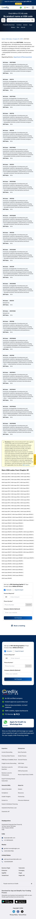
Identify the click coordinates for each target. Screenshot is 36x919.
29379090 (13, 423)
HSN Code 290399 (17, 564)
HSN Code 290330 (7, 543)
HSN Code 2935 (15, 505)
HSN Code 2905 (15, 476)
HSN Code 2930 (25, 500)
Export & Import (19, 590)
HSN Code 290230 (28, 520)
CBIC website (25, 465)
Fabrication (22, 868)
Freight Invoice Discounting (9, 763)
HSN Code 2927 (25, 497)
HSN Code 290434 (18, 572)
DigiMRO (4, 873)
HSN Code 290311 (28, 532)
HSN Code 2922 (6, 494)
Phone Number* (8, 601)
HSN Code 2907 (6, 479)
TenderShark (5, 875)
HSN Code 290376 (28, 549)
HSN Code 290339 (28, 543)
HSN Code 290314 (28, 534)
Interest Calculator (7, 789)
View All (23, 27)
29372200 (13, 215)
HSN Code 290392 (6, 561)
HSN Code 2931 (6, 503)
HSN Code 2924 (25, 494)
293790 (12, 355)
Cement (25, 25)
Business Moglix (6, 868)
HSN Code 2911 (15, 482)
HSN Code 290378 (17, 552)
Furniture (19, 25)
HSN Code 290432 (17, 569)
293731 (12, 300)
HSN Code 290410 (6, 566)
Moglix (20, 873)
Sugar (30, 25)
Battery (13, 27)
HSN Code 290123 (28, 514)
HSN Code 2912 (24, 482)
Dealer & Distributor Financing (10, 804)
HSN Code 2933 (24, 503)
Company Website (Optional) (12, 609)
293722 (12, 198)
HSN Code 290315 (6, 537)
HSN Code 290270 (6, 532)
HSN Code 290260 (18, 529)
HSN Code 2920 (15, 491)
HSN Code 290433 (7, 572)
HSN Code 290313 (17, 534)
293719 (12, 130)
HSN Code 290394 (7, 564)
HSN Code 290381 (6, 555)
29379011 (12, 372)
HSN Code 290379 (28, 552)
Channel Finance (22, 759)
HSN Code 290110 (25, 511)
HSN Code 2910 (6, 482)
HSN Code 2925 (6, 497)
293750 (12, 321)
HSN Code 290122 (17, 514)
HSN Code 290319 (17, 537)
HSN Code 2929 (15, 500)
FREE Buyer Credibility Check (9, 759)
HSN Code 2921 (25, 491)
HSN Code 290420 (18, 566)
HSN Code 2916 (6, 488)
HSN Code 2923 (15, 494)
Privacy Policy (14, 915)
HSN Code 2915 (24, 485)
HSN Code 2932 (15, 503)
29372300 (13, 249)
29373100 (13, 311)
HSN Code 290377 (6, 552)
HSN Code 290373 (28, 546)
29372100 (13, 181)
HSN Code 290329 (28, 540)
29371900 (13, 147)
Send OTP (29, 604)
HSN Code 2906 (25, 476)
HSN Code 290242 (17, 523)
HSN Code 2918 (24, 488)
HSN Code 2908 (15, 479)
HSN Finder (21, 763)
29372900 (13, 283)
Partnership (21, 796)
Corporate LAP (5, 811)
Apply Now (18, 3)
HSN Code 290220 (17, 520)
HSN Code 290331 (17, 543)
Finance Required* (9, 593)
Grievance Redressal (23, 800)
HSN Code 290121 (6, 514)
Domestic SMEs (6, 785)
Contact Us (5, 800)
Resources (21, 793)
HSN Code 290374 (6, 549)
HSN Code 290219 (6, 520)
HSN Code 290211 (28, 517)
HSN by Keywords (23, 771)
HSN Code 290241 (6, 523)
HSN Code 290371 (6, 546)
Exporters (4, 748)
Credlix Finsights (6, 796)
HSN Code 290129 (17, 517)
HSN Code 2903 (25, 473)
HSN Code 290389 (18, 558)
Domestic (8, 590)
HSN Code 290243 (7, 526)
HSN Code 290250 (7, 529)
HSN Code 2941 (6, 511)
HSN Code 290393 (17, 561)
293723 (12, 232)
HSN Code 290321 (28, 537)
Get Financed (18, 618)
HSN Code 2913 (6, 485)
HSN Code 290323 (17, 540)
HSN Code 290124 (6, 517)
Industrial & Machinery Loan (9, 808)
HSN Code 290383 (7, 558)
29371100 (12, 96)
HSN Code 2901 (6, 473)
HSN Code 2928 (6, 500)
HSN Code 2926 (15, 497)
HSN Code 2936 (25, 505)
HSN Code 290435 (7, 575)
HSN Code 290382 (17, 555)
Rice (18, 27)
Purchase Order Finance (8, 756)
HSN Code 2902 (15, 473)
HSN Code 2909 (25, 479)
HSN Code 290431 (6, 569)
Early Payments (22, 752)
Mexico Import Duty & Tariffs (25, 774)
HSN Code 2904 (6, 476)
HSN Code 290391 (28, 558)
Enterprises (21, 748)
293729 (12, 266)
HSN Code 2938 (6, 508)
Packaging (21, 870)
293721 (12, 164)
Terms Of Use (22, 915)
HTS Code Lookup (22, 767)
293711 (12, 79)
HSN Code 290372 (17, 546)
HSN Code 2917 (15, 488)
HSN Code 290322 (6, 540)
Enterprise (4, 870)
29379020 (13, 406)
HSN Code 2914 (15, 485)
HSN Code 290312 (6, 534)
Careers (20, 789)
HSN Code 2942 (15, 511)
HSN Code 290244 (18, 526)
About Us (20, 785)
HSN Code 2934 (6, 505)
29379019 (12, 389)
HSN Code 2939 (15, 508)
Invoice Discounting (7, 752)
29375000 (13, 338)
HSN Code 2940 (25, 508)
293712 (12, 113)
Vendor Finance (22, 756)
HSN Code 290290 (17, 532)
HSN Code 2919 (6, 491)
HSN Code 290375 (17, 549)
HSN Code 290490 (7, 578)
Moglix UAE (22, 875)
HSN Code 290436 (18, 575)
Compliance (5, 793)
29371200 (13, 62)
